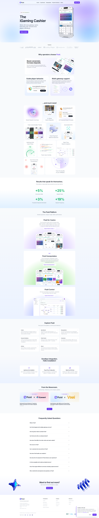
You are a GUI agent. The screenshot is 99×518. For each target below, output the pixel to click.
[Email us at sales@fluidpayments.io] (25, 515)
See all (49, 408)
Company (57, 498)
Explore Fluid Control (49, 295)
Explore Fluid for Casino (49, 228)
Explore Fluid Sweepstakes (49, 264)
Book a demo (24, 32)
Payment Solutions (56, 2)
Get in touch (49, 488)
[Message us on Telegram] (30, 515)
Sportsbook (42, 2)
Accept (94, 514)
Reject (90, 514)
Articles (70, 502)
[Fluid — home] (22, 2)
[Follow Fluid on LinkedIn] (32, 515)
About (62, 2)
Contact (57, 505)
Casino (38, 2)
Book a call (77, 2)
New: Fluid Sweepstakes (25, 12)
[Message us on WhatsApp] (28, 515)
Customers (57, 502)
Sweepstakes (48, 2)
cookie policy (85, 512)
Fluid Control (45, 505)
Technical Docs (71, 500)
